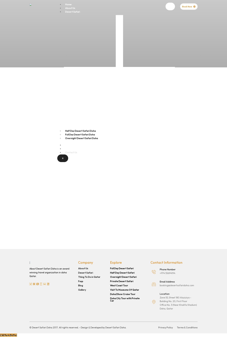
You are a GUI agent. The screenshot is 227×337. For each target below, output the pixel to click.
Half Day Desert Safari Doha (80, 130)
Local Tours (71, 145)
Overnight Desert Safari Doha (81, 138)
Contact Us (71, 152)
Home (68, 4)
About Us (70, 8)
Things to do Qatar (75, 148)
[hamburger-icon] (170, 6)
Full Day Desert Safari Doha (80, 134)
